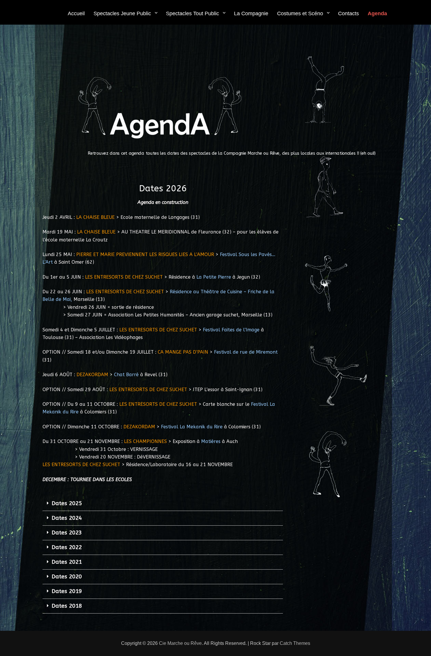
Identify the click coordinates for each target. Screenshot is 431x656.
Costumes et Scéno (300, 13)
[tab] (163, 503)
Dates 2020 (67, 576)
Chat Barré (126, 374)
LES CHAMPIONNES (145, 441)
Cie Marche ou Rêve (180, 643)
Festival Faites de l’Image (231, 330)
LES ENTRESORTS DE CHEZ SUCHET (124, 277)
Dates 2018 (67, 606)
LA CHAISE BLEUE (95, 217)
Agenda (377, 13)
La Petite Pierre (213, 277)
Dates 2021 (67, 562)
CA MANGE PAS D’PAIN (183, 352)
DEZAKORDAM (92, 374)
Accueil (76, 13)
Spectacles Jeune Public (122, 13)
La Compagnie (251, 13)
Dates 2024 (67, 518)
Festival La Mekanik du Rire (192, 427)
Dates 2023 (67, 532)
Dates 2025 (67, 503)
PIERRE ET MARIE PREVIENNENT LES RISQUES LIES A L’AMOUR (145, 254)
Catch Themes (295, 643)
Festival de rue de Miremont (246, 352)
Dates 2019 (67, 591)
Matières (210, 441)
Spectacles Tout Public (192, 13)
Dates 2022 (67, 547)
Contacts (348, 13)
